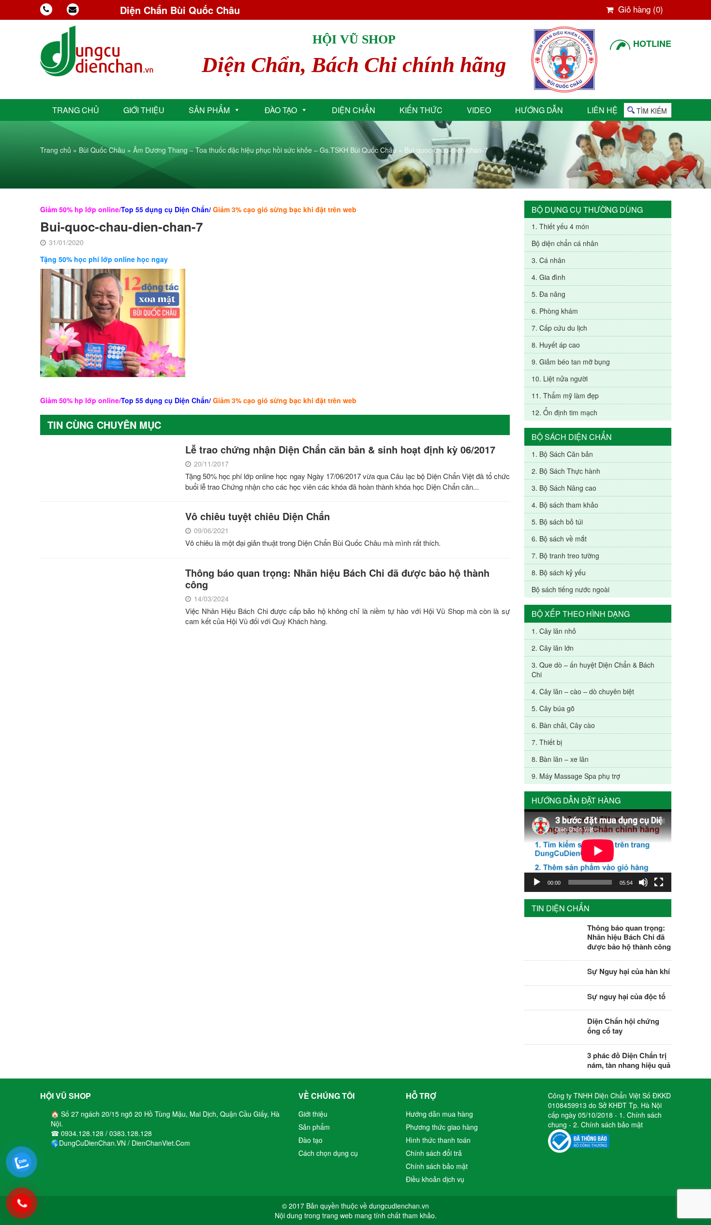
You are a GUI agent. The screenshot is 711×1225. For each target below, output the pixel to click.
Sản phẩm (209, 110)
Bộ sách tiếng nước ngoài (570, 589)
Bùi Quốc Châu (102, 150)
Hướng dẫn (539, 110)
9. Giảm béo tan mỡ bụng (571, 361)
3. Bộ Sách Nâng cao (564, 488)
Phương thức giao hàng (442, 1127)
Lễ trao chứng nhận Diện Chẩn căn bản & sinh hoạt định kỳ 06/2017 (340, 449)
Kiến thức (421, 110)
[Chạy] (537, 882)
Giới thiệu (143, 110)
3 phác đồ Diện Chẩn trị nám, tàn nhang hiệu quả (628, 1060)
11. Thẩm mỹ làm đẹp (565, 395)
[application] (597, 850)
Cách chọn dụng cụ (328, 1153)
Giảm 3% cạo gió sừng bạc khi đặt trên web (284, 209)
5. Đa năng (548, 294)
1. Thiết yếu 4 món (560, 226)
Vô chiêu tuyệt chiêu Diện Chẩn (257, 516)
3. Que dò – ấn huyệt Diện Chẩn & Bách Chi (593, 669)
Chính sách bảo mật (437, 1166)
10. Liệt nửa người (560, 378)
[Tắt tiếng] (643, 882)
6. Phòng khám (555, 311)
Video (479, 110)
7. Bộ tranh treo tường (565, 555)
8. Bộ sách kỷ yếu (559, 572)
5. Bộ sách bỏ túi (557, 521)
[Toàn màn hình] (659, 882)
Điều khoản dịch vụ (435, 1179)
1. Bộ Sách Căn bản (562, 454)
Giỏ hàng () (639, 9)
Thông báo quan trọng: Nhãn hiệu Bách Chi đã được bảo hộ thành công (337, 578)
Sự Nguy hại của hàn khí (628, 971)
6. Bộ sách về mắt (559, 538)
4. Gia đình (548, 277)
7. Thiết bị (547, 742)
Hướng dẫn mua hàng (439, 1114)
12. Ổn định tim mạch (564, 412)
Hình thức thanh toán (438, 1140)
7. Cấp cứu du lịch (559, 328)
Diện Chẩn (353, 110)
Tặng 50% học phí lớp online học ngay (104, 259)
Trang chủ (75, 110)
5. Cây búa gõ (553, 708)
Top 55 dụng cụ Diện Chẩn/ (166, 209)
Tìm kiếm (652, 111)
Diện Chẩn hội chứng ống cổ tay (623, 1026)
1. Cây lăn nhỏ (554, 631)
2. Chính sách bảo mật (608, 1124)
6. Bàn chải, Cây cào (563, 725)
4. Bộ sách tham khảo (565, 505)
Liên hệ (602, 110)
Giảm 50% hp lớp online (79, 209)
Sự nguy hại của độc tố (626, 996)
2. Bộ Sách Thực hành (566, 471)
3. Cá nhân (548, 260)
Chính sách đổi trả (434, 1153)
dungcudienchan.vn (399, 1205)
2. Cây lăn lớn (553, 648)
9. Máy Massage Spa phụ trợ (576, 776)
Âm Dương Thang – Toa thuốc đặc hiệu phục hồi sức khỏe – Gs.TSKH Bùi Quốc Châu (265, 150)
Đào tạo (281, 110)
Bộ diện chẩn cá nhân (565, 243)
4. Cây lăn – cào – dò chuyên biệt (583, 691)
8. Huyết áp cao (556, 345)
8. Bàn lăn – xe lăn (560, 759)
